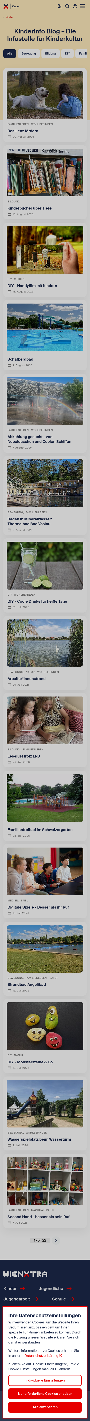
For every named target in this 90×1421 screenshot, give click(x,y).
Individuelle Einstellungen (45, 1380)
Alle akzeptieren (45, 1407)
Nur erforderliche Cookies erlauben (45, 1394)
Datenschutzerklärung (41, 1356)
